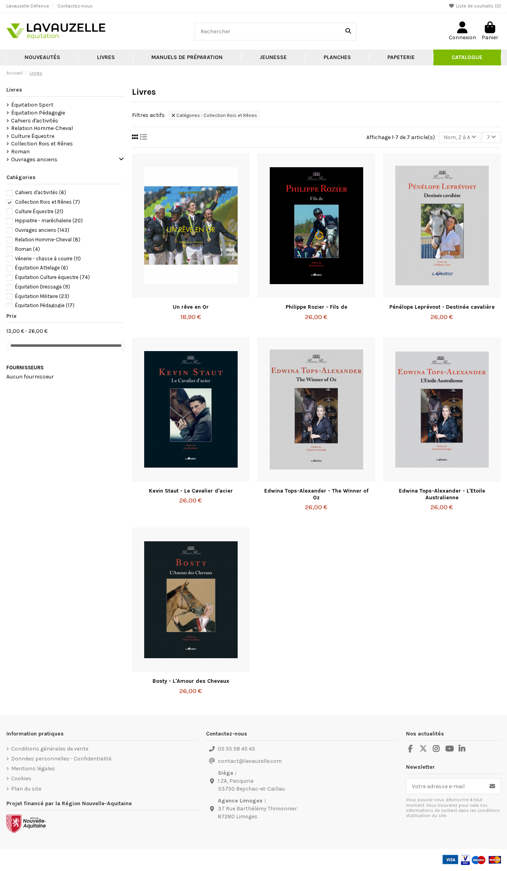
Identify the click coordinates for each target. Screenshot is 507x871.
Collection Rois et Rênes (42, 143)
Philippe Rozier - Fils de (316, 307)
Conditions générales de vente (49, 748)
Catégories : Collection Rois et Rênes (216, 115)
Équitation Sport (32, 104)
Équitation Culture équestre (52, 277)
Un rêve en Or (191, 307)
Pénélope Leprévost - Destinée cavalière (442, 307)
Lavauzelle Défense (28, 6)
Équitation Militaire (42, 296)
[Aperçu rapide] (202, 295)
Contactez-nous (75, 6)
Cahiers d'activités (34, 120)
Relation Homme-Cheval (42, 128)
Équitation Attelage (41, 268)
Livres (14, 89)
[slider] (9, 345)
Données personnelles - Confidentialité (61, 758)
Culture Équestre (32, 136)
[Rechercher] (348, 31)
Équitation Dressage (42, 287)
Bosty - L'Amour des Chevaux (190, 681)
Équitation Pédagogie (38, 112)
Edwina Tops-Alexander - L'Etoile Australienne (442, 494)
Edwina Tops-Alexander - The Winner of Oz (316, 494)
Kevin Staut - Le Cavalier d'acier (191, 490)
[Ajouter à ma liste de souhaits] (179, 295)
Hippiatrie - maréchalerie (49, 220)
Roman (20, 151)
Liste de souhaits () (478, 6)
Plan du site (26, 788)
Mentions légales (33, 768)
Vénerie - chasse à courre (48, 259)
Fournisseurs (25, 368)
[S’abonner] (492, 786)
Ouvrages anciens (34, 159)
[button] (105, 57)
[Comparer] (190, 295)
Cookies (21, 778)
